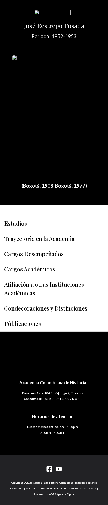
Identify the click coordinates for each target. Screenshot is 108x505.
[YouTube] (59, 469)
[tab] (54, 223)
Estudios (15, 223)
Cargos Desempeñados (34, 254)
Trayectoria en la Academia (39, 239)
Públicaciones (22, 323)
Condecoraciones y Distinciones (45, 308)
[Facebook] (49, 469)
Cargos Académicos (29, 269)
